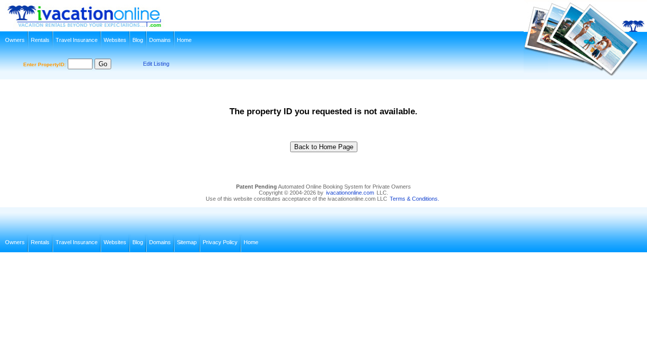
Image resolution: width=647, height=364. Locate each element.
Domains (160, 40)
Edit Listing (156, 64)
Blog (137, 40)
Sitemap (187, 242)
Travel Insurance (77, 40)
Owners (15, 40)
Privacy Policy (220, 242)
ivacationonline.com (350, 193)
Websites (115, 40)
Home (184, 40)
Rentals (40, 40)
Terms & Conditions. (414, 199)
